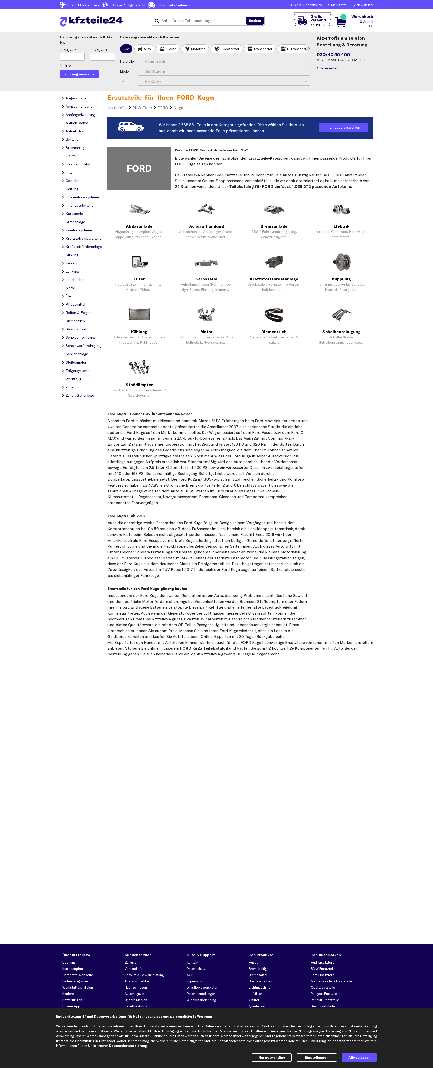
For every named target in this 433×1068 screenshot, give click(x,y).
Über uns (69, 962)
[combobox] (201, 21)
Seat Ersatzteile (323, 1006)
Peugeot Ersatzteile (325, 994)
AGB (190, 975)
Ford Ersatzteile (323, 975)
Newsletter (365, 5)
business (72, 969)
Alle (126, 49)
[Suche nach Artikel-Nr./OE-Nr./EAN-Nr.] (255, 21)
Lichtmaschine (259, 987)
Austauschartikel (137, 981)
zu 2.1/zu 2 (68, 50)
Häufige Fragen (136, 987)
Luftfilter (255, 994)
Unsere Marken (136, 1000)
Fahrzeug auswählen (343, 127)
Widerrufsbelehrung (201, 1000)
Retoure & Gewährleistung (144, 975)
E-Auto (170, 49)
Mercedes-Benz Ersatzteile (331, 981)
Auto (147, 49)
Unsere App (71, 1006)
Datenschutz (196, 969)
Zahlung (130, 962)
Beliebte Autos (136, 1006)
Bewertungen (72, 1000)
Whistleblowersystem (203, 987)
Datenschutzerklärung (128, 1046)
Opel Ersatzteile (323, 987)
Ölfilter (254, 1000)
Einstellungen (316, 1057)
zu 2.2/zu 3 (98, 50)
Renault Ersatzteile (325, 1000)
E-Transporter (298, 49)
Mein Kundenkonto (308, 5)
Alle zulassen (359, 1057)
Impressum (195, 981)
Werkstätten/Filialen (77, 987)
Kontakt (192, 962)
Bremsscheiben (260, 981)
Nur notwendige (271, 1057)
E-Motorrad (229, 49)
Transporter (262, 49)
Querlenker (257, 1006)
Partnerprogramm (75, 981)
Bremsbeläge (259, 969)
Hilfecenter (329, 68)
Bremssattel (258, 975)
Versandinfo (134, 969)
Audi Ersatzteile (323, 962)
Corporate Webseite (77, 975)
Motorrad (198, 49)
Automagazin (134, 994)
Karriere (68, 994)
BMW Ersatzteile (323, 969)
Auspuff (255, 962)
